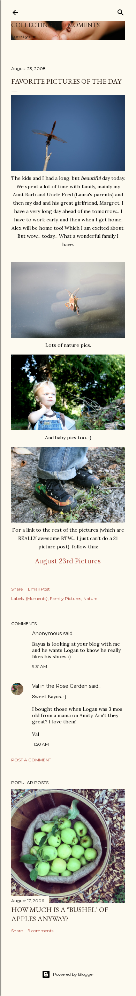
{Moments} (37, 598)
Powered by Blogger (73, 974)
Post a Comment (31, 759)
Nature (90, 598)
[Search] (120, 11)
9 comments (40, 930)
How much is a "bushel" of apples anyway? (59, 914)
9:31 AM (39, 666)
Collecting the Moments (55, 25)
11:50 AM (40, 744)
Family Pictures (65, 598)
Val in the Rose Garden (60, 686)
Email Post (39, 589)
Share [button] (17, 589)
